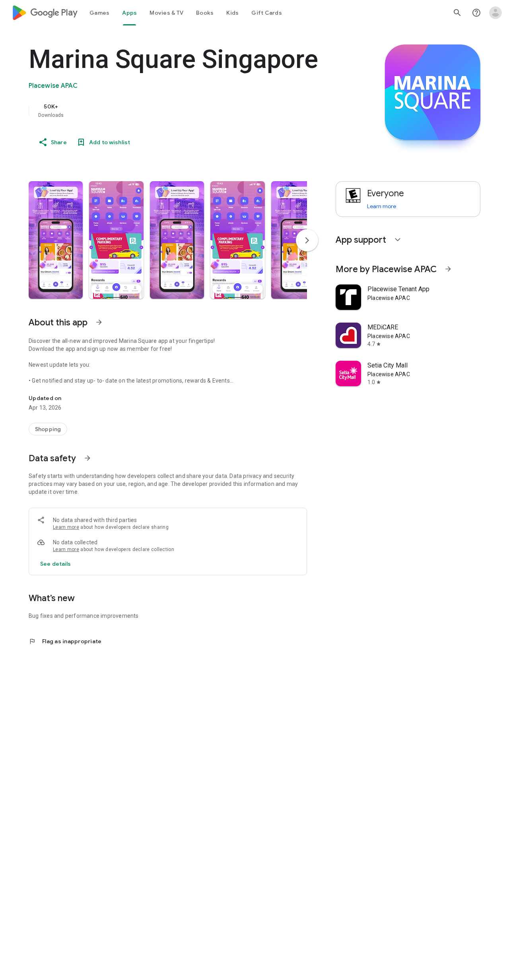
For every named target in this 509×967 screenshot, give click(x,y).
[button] (56, 240)
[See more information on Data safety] (87, 458)
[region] (188, 110)
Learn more (66, 527)
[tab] (99, 12)
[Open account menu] (495, 12)
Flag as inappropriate (65, 641)
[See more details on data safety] (55, 563)
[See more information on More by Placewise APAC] (448, 268)
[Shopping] (48, 429)
